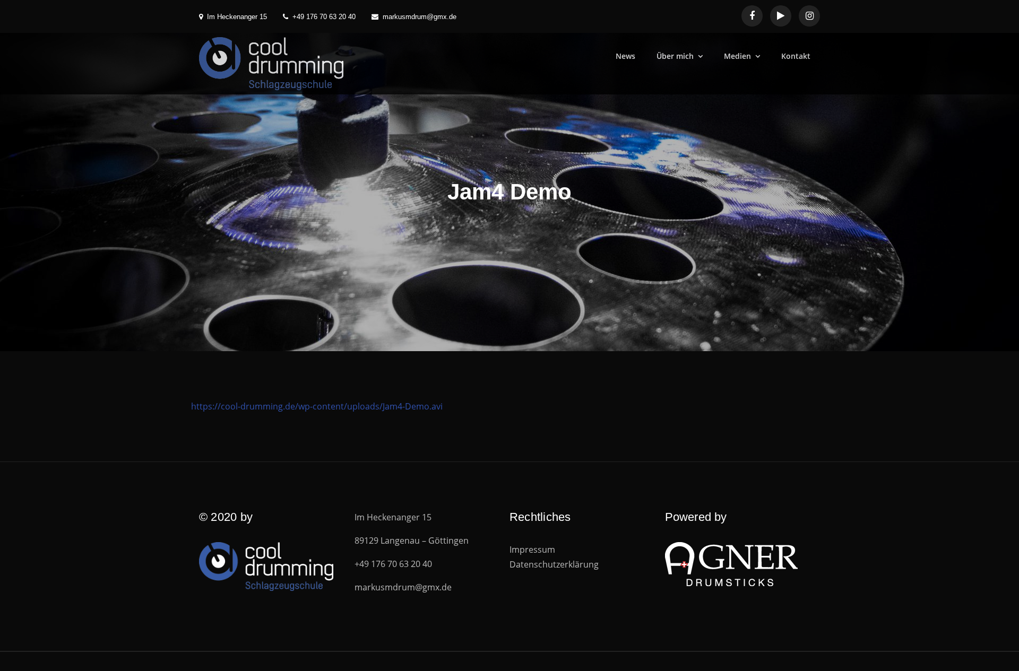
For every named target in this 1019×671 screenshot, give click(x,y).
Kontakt (795, 56)
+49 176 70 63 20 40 (324, 17)
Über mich (675, 56)
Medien (737, 56)
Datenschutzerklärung (554, 564)
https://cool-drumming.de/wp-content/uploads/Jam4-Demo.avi (317, 406)
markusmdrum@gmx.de (419, 17)
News (625, 56)
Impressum (532, 549)
